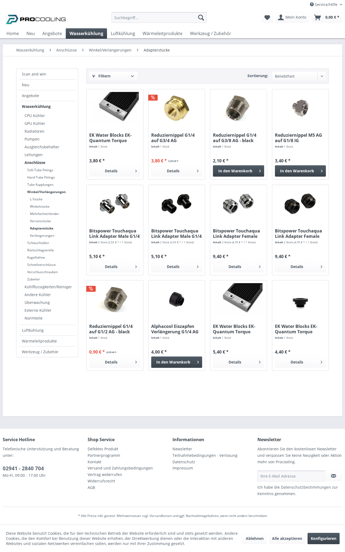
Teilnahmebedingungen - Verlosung (204, 455)
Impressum (182, 468)
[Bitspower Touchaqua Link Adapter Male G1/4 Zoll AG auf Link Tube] (114, 204)
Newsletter (182, 448)
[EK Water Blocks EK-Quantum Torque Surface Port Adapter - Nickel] (114, 108)
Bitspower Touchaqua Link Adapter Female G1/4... (236, 233)
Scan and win (34, 74)
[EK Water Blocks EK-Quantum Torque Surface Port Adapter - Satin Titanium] (238, 299)
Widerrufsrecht (101, 481)
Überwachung (37, 302)
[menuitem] (159, 20)
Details (111, 170)
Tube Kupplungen (40, 184)
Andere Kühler (38, 294)
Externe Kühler (38, 310)
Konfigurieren (323, 538)
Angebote (30, 95)
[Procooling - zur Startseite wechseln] (35, 19)
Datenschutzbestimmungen (306, 487)
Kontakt (94, 461)
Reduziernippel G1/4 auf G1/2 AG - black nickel (111, 329)
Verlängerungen (42, 235)
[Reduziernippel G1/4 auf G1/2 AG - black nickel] (114, 299)
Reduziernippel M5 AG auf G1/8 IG (298, 137)
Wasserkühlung (36, 106)
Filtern (104, 75)
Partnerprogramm (104, 455)
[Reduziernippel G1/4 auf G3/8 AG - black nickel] (238, 108)
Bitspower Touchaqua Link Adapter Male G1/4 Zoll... (114, 233)
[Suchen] (201, 17)
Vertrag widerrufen (105, 474)
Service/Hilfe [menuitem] (326, 4)
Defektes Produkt (103, 448)
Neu (25, 84)
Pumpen (32, 139)
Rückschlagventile (40, 250)
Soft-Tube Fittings (40, 170)
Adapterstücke (41, 228)
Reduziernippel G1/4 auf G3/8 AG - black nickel (234, 137)
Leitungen (34, 154)
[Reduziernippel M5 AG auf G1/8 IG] (300, 108)
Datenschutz (183, 461)
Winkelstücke (40, 206)
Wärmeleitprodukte (39, 341)
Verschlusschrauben (42, 272)
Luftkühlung (33, 330)
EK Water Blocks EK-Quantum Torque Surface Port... (110, 137)
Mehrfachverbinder (44, 213)
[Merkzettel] (267, 17)
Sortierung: (257, 75)
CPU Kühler (35, 115)
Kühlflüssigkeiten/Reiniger (48, 286)
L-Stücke (36, 199)
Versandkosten (161, 515)
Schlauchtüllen (38, 243)
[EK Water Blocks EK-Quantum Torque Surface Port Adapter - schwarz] (300, 299)
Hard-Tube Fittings (41, 177)
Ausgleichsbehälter (42, 146)
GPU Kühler (35, 123)
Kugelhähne (36, 257)
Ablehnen (255, 538)
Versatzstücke (40, 221)
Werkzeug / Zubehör (40, 351)
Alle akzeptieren (287, 538)
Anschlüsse (35, 162)
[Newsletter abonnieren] (333, 476)
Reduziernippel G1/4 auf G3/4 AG (173, 137)
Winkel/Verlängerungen (46, 192)
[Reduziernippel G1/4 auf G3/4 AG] (176, 108)
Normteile (34, 318)
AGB (91, 487)
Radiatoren (34, 131)
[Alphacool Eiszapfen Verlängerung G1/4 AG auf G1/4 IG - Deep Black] (176, 299)
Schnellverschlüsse (41, 264)
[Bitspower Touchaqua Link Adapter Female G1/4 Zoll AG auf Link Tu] (238, 204)
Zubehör (33, 279)
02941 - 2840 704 (23, 468)
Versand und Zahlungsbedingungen (120, 468)
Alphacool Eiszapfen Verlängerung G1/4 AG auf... (175, 329)
